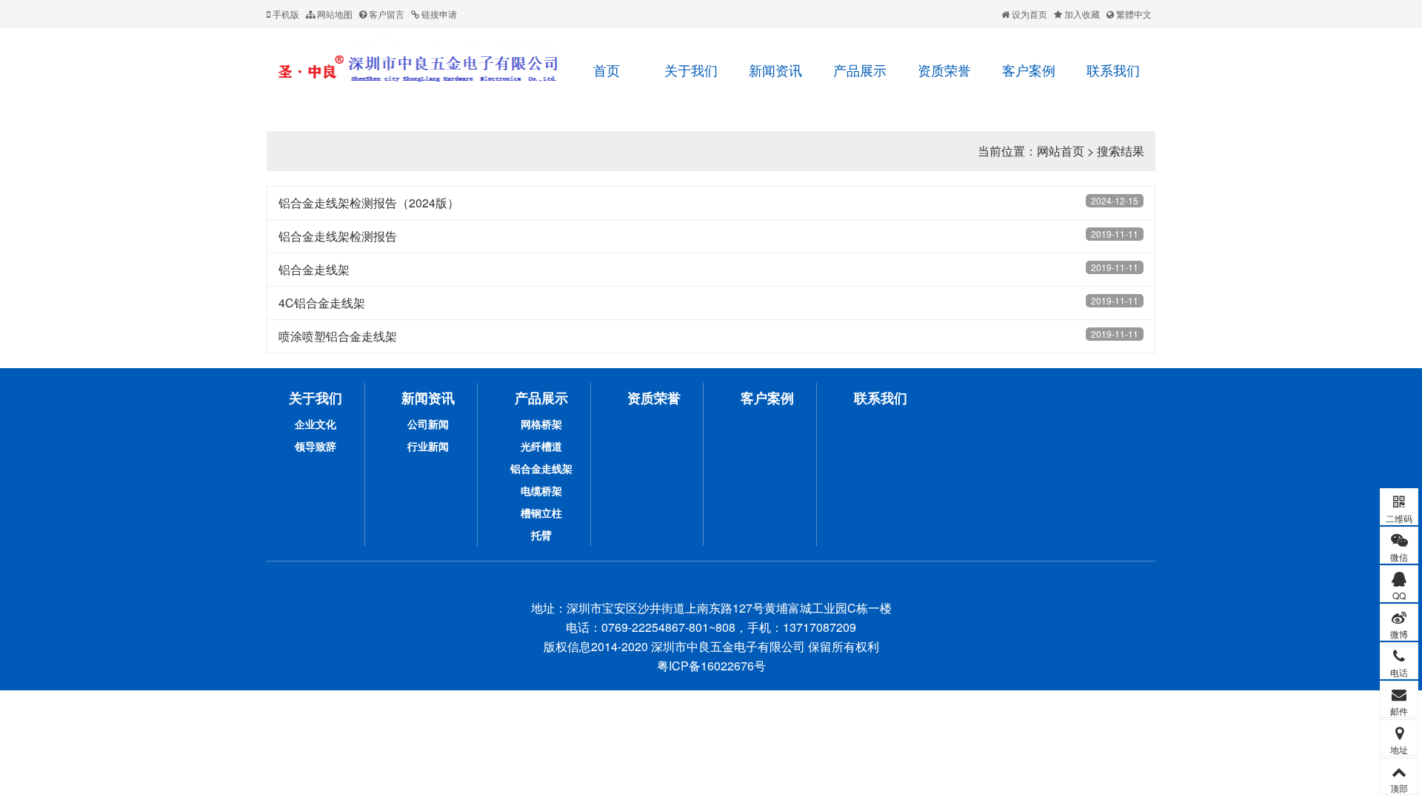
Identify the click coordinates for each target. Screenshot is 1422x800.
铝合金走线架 (314, 269)
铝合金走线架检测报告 (337, 235)
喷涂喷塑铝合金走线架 (337, 335)
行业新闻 (428, 446)
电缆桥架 (541, 490)
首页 (606, 69)
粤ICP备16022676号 (711, 665)
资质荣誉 (944, 69)
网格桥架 (541, 423)
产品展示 (860, 69)
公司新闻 (428, 423)
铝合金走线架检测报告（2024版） (368, 202)
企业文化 (315, 423)
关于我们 (691, 69)
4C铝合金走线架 (321, 302)
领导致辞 (315, 446)
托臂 (541, 534)
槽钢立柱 (541, 512)
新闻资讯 (775, 69)
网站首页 (1060, 150)
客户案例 (1028, 69)
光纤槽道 (541, 446)
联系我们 (1113, 69)
